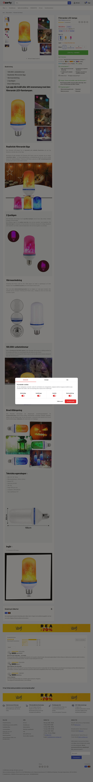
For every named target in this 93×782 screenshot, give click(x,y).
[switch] (23, 396)
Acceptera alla (70, 401)
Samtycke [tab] (25, 379)
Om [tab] (67, 379)
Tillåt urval (60, 401)
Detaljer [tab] (46, 379)
